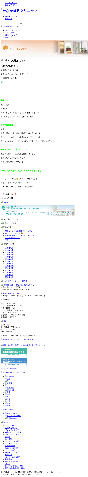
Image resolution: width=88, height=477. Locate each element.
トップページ (10, 425)
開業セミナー (10, 240)
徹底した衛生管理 (12, 448)
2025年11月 (9, 250)
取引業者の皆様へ (12, 461)
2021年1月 (9, 277)
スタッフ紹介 (10, 5)
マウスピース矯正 (12, 441)
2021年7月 (9, 270)
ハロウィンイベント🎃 (14, 233)
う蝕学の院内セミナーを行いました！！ (20, 235)
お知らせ (8, 19)
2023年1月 (9, 261)
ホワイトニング (11, 443)
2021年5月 (9, 275)
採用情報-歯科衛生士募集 (15, 468)
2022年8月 (9, 264)
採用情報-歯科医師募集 (14, 466)
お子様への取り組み (13, 457)
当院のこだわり (11, 3)
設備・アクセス (11, 16)
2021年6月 (9, 272)
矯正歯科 (8, 439)
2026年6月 (9, 248)
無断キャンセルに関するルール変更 (19, 231)
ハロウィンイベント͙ (12, 238)
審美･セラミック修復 (13, 432)
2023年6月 (9, 259)
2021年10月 (9, 268)
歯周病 (7, 437)
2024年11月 (9, 252)
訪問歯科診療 (10, 446)
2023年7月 (9, 257)
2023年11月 (9, 255)
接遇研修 (8, 459)
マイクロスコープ (12, 434)
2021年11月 (9, 266)
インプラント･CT (12, 430)
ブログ (7, 464)
